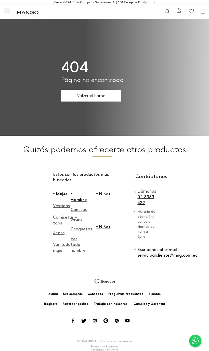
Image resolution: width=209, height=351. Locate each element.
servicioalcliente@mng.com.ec (167, 255)
